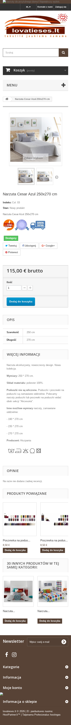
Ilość (9, 282)
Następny (57, 177)
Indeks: (7, 202)
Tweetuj (12, 245)
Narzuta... (9, 611)
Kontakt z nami (45, 7)
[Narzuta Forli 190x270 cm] (52, 591)
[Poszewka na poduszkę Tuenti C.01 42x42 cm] (20, 519)
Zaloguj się (60, 7)
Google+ (50, 245)
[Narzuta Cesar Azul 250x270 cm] (26, 176)
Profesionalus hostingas (47, 714)
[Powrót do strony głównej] (6, 99)
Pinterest (12, 252)
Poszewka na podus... (16, 540)
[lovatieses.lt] (35, 26)
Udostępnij (30, 245)
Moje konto (12, 687)
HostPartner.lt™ (11, 714)
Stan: (6, 208)
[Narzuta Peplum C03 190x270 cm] (18, 591)
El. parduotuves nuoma (39, 711)
